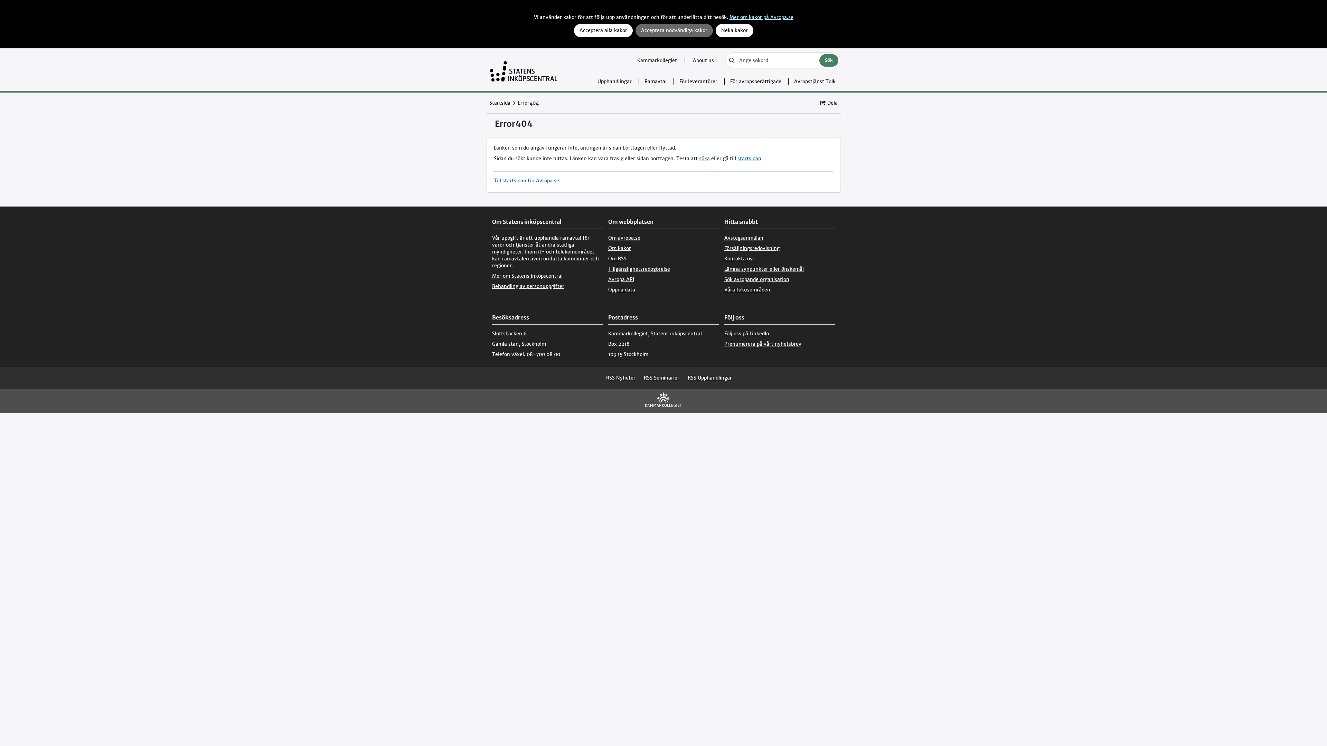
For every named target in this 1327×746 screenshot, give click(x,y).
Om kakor (619, 248)
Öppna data (621, 290)
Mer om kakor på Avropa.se (761, 17)
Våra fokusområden (747, 290)
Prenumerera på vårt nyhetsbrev (762, 344)
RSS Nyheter (621, 378)
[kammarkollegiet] (663, 401)
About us (703, 60)
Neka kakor (734, 30)
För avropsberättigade (755, 81)
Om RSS (617, 259)
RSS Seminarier (661, 378)
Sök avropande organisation (756, 279)
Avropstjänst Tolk (815, 81)
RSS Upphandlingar (710, 378)
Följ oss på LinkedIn (746, 334)
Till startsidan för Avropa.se (526, 181)
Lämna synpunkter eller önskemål (764, 269)
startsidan (749, 158)
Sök (829, 60)
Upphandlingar (614, 81)
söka (704, 158)
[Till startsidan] (524, 70)
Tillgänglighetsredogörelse (639, 269)
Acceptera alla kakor (603, 30)
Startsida (499, 103)
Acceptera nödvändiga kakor (674, 30)
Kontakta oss (739, 259)
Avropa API (621, 279)
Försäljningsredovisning (752, 248)
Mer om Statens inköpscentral (527, 276)
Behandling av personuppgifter (528, 286)
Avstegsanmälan (743, 238)
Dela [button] (832, 103)
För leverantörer (698, 81)
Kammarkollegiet (657, 60)
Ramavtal (655, 81)
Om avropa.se (624, 238)
